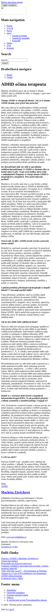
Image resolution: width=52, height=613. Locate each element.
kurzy (9, 33)
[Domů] (13, 14)
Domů (9, 26)
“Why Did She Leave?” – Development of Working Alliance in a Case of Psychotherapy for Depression (24, 572)
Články (10, 77)
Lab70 (11, 609)
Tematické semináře (21, 38)
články (9, 43)
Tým (9, 45)
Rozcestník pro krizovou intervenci (16, 563)
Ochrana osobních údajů (17, 595)
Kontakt (10, 48)
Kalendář (16, 41)
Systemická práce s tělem (12, 578)
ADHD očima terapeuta (11, 576)
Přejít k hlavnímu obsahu (12, 2)
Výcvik (10, 28)
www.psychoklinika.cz (16, 537)
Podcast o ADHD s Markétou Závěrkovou (19, 558)
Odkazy (10, 597)
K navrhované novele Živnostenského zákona (27, 600)
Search (4, 60)
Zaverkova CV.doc (9, 547)
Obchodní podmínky (16, 592)
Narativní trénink (19, 36)
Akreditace (11, 590)
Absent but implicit (9, 561)
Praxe (9, 31)
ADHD (4, 486)
